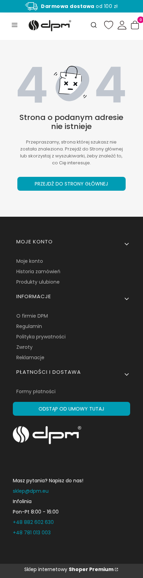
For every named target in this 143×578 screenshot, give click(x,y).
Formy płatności (36, 391)
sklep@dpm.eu (31, 491)
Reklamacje (30, 357)
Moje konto (29, 261)
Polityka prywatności (41, 336)
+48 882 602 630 (33, 522)
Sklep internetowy (68, 569)
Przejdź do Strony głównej (71, 183)
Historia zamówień (38, 271)
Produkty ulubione (38, 281)
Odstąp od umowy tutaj (71, 408)
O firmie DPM (32, 315)
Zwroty (24, 347)
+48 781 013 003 (32, 532)
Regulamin (29, 326)
